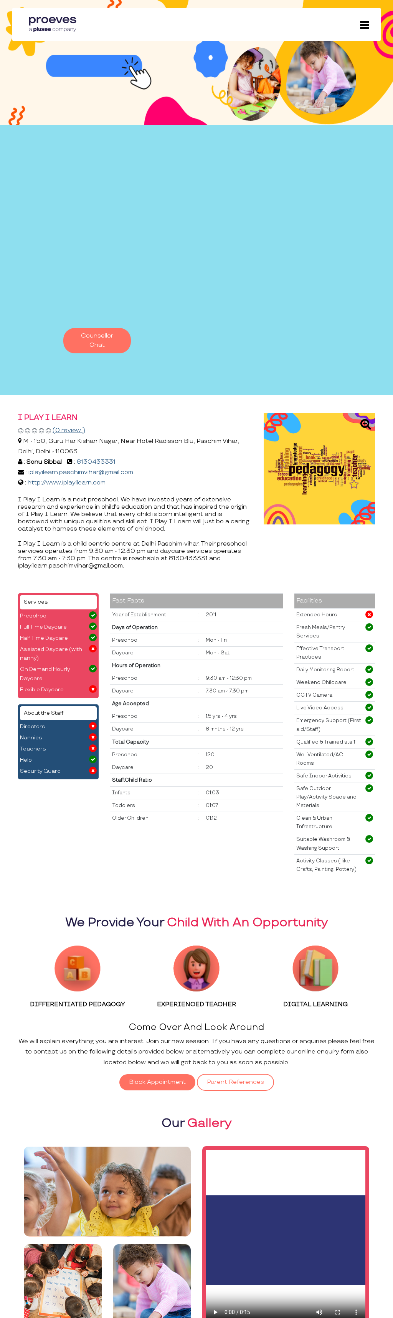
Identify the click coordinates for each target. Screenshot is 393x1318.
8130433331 (96, 462)
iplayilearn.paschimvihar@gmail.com (80, 472)
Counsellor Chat (97, 340)
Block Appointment (157, 1082)
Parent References (235, 1082)
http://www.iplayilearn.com (67, 482)
